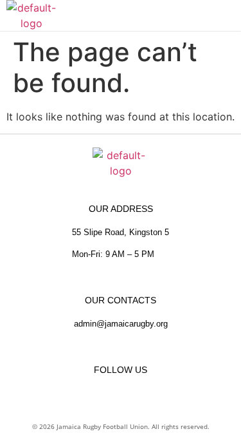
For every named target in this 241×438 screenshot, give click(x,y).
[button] (230, 15)
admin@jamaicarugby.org (121, 323)
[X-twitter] (145, 393)
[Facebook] (96, 393)
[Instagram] (121, 393)
